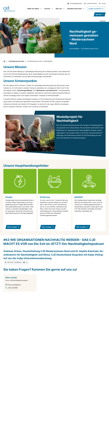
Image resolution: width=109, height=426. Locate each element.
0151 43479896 (13, 288)
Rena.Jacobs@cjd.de (14, 284)
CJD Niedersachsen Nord (16, 61)
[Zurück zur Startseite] (4, 61)
